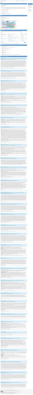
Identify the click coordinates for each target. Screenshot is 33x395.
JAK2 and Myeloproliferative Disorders (11, 34)
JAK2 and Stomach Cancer (10, 36)
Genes (17, 0)
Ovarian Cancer (6, 211)
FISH (3, 242)
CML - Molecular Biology (12, 242)
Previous (23, 42)
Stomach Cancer (2, 36)
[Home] (1, 393)
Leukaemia (8, 23)
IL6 (6, 369)
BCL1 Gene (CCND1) (18, 255)
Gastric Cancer (7, 311)
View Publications (22, 34)
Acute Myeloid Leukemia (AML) (5, 124)
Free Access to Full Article (10, 59)
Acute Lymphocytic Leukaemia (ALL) (4, 38)
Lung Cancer (6, 329)
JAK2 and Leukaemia (9, 35)
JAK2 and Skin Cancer (10, 39)
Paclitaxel (9, 211)
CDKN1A (5, 255)
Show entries (3, 32)
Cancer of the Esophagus (6, 290)
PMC (18, 314)
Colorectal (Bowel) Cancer (7, 102)
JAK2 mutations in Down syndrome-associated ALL (12, 38)
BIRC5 (15, 255)
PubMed (7, 18)
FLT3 (8, 124)
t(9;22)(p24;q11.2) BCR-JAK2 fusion (11, 40)
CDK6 (3, 290)
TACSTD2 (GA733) (10, 369)
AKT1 (3, 222)
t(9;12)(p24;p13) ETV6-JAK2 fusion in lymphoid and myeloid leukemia (13, 37)
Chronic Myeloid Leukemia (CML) (6, 242)
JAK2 (7, 21)
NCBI (3, 10)
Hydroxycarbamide (4, 265)
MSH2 (9, 298)
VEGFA (12, 22)
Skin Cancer (5, 22)
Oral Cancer (10, 255)
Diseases (24, 0)
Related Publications (14, 59)
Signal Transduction (11, 102)
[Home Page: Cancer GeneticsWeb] (3, 0)
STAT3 (21, 255)
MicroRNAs (4, 211)
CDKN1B (8, 255)
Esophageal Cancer (10, 290)
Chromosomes (21, 0)
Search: (21, 32)
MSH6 (7, 298)
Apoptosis (3, 102)
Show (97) (4, 12)
